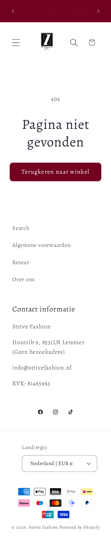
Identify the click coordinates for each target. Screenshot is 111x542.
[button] (16, 42)
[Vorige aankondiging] (13, 11)
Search (21, 228)
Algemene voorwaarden (41, 245)
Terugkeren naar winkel (56, 171)
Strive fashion (43, 527)
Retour (20, 262)
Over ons (23, 279)
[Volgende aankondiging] (98, 11)
